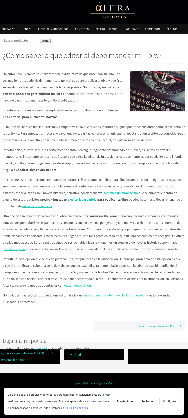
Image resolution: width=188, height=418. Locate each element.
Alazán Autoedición (77, 285)
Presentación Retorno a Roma (158, 326)
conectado (41, 348)
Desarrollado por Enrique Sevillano (94, 383)
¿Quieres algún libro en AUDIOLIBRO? (27, 353)
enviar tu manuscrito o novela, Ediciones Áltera (115, 295)
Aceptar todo (125, 401)
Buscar (45, 40)
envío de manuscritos (37, 206)
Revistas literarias (13, 360)
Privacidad (74, 354)
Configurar (170, 401)
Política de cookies (76, 407)
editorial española (83, 199)
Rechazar (147, 401)
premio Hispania (14, 249)
